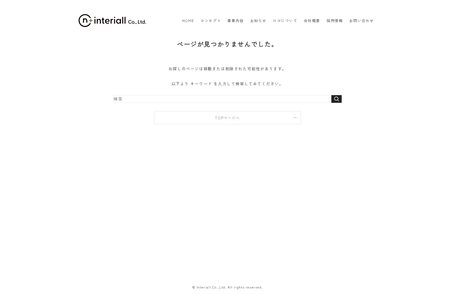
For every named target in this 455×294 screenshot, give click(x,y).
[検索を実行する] (336, 99)
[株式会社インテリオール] (112, 20)
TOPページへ (227, 117)
